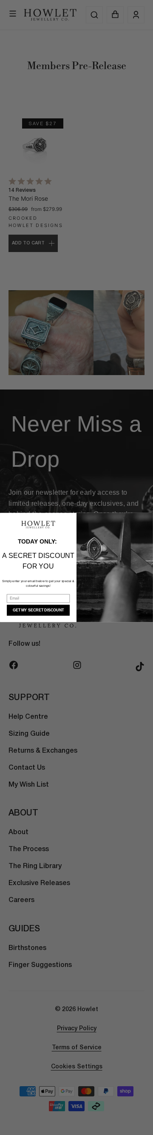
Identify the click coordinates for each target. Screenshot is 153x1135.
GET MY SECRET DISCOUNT (38, 610)
